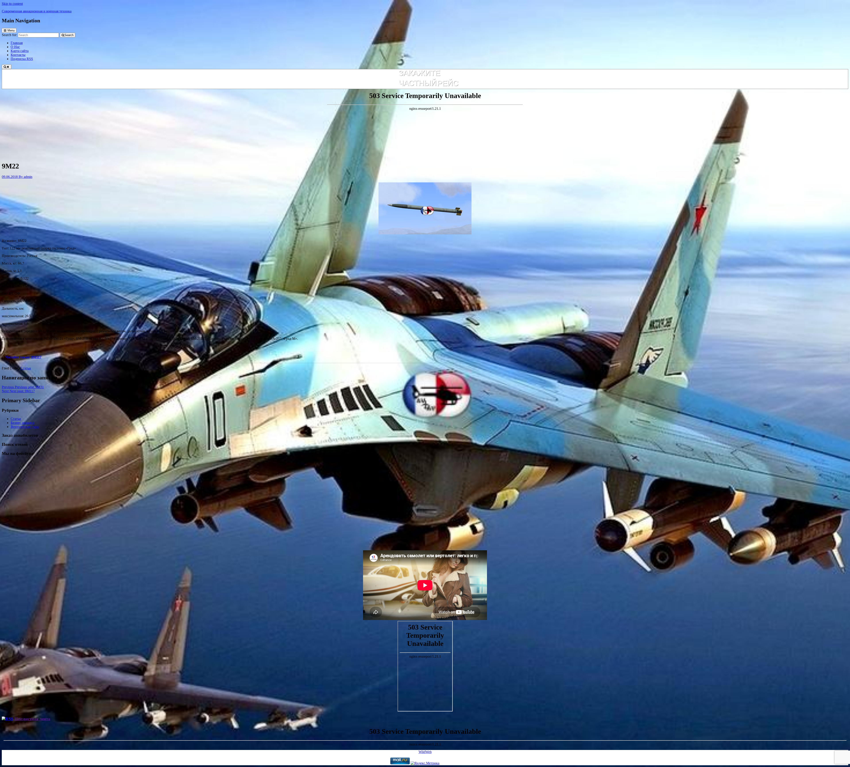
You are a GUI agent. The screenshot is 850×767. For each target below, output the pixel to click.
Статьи (25, 368)
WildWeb (425, 752)
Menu (11, 30)
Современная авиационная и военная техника (36, 11)
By (25, 177)
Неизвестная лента (32, 719)
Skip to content (12, 4)
